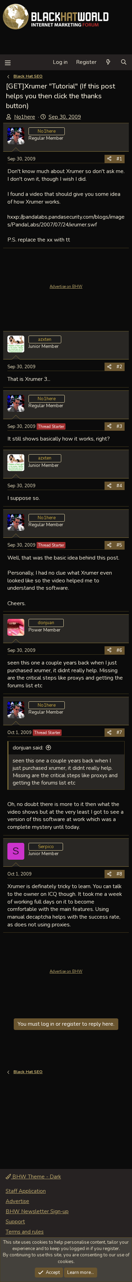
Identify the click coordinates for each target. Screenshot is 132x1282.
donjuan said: (28, 747)
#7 (119, 732)
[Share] (109, 159)
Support (15, 1221)
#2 (119, 367)
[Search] (123, 62)
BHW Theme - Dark (36, 1176)
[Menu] (7, 62)
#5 (119, 545)
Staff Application (26, 1191)
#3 (119, 426)
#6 (119, 650)
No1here (24, 116)
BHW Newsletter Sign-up (37, 1211)
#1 (119, 159)
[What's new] (108, 62)
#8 (119, 874)
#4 (119, 486)
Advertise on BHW (66, 286)
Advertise (17, 1201)
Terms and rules (25, 1231)
